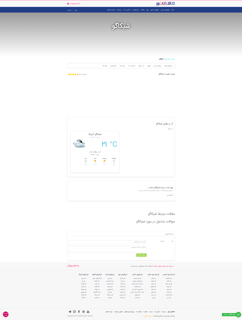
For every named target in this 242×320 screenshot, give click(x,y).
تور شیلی (83, 287)
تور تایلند (169, 292)
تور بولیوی (83, 292)
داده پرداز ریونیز (149, 316)
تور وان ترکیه (169, 284)
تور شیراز (153, 284)
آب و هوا (141, 66)
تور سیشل (97, 295)
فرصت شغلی (111, 10)
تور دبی (169, 298)
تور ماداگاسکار (97, 292)
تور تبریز (153, 295)
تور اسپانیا (122, 292)
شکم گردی (113, 66)
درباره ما (119, 10)
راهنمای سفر (157, 66)
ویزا (147, 10)
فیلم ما (145, 312)
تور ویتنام (110, 287)
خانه (172, 10)
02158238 (73, 266)
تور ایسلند (122, 287)
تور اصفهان (153, 287)
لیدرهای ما (135, 10)
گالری (148, 66)
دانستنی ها (132, 66)
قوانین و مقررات (118, 312)
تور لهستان (122, 278)
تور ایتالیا (122, 298)
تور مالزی (169, 289)
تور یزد (153, 298)
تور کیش (153, 278)
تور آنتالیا (169, 281)
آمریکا (166, 59)
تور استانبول (169, 278)
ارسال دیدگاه (141, 255)
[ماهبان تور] (162, 3)
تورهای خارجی (165, 10)
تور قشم (153, 289)
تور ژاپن (110, 278)
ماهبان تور (172, 59)
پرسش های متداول (129, 312)
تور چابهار (153, 292)
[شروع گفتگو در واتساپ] (238, 314)
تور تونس (97, 298)
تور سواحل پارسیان (137, 281)
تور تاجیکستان (110, 281)
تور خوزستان (137, 287)
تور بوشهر (137, 295)
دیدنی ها (122, 66)
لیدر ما (150, 312)
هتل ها (105, 66)
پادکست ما (139, 312)
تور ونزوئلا (83, 289)
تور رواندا (97, 289)
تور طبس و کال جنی (137, 289)
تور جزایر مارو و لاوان (137, 284)
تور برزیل (83, 278)
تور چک (123, 281)
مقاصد (143, 10)
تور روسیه (168, 287)
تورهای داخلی (154, 10)
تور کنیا (97, 284)
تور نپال (110, 298)
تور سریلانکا (110, 295)
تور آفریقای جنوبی (97, 278)
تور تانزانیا (97, 281)
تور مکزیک (83, 295)
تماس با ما (126, 10)
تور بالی (110, 292)
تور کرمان (137, 298)
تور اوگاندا (97, 287)
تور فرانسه (122, 289)
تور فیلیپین (110, 289)
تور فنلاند (122, 284)
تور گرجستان (169, 295)
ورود (76, 10)
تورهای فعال (168, 66)
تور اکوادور (83, 284)
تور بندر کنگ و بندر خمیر (137, 292)
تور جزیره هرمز (137, 278)
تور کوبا (83, 298)
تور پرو (83, 281)
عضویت (69, 10)
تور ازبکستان (110, 284)
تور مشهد (153, 281)
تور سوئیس (123, 295)
